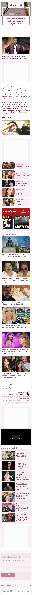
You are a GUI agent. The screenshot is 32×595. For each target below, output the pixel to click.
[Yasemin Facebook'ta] (28, 585)
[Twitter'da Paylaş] (6, 388)
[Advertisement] (16, 150)
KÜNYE (14, 585)
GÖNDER (8, 574)
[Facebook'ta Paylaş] (3, 388)
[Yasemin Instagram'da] (30, 585)
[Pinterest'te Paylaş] (10, 388)
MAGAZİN (11, 14)
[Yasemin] (16, 5)
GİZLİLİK (8, 585)
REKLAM (3, 585)
